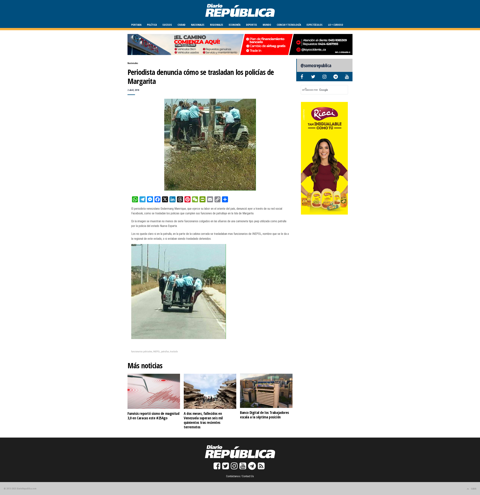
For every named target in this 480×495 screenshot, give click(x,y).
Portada (136, 24)
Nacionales (197, 24)
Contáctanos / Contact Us (240, 476)
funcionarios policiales (141, 351)
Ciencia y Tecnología (289, 24)
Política (152, 24)
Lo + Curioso (335, 24)
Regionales (216, 24)
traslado (174, 351)
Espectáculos (314, 24)
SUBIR (473, 488)
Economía (234, 24)
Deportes (251, 24)
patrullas (165, 351)
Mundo (267, 24)
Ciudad (181, 24)
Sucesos (167, 24)
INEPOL (156, 351)
